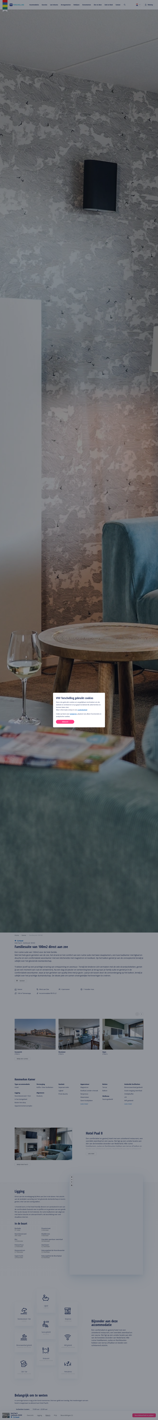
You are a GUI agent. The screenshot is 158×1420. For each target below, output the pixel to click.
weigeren (73, 714)
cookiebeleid (82, 710)
